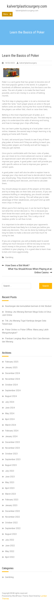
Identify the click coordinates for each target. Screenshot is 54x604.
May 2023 (9, 482)
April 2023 (10, 488)
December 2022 (12, 511)
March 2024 (10, 425)
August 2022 (11, 534)
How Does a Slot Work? (17, 265)
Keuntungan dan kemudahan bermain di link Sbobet (28, 306)
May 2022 (9, 551)
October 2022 (11, 522)
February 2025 (11, 361)
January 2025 (11, 367)
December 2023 (12, 442)
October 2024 (11, 384)
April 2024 (10, 419)
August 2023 (11, 465)
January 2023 (11, 505)
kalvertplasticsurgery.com (27, 6)
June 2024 (10, 407)
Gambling (9, 257)
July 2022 (9, 540)
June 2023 (10, 476)
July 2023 (9, 471)
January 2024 (11, 436)
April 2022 (10, 557)
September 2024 (13, 390)
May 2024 (9, 413)
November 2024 (12, 379)
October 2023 (11, 453)
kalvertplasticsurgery (28, 63)
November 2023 (12, 448)
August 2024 (11, 396)
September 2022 (13, 528)
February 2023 (11, 499)
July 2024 (9, 402)
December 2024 (12, 373)
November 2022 (12, 517)
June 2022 (10, 545)
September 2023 (13, 459)
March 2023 (10, 494)
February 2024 (11, 430)
